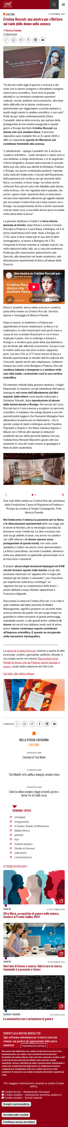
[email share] (43, 40)
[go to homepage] (8, 4)
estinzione (21, 853)
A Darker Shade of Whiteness (32, 826)
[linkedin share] (35, 40)
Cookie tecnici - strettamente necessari (27, 1091)
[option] (34, 469)
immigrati (20, 817)
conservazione (23, 857)
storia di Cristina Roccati (21, 650)
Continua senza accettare (19, 1122)
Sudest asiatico (24, 844)
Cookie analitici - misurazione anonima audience (33, 1094)
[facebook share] (28, 40)
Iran (17, 839)
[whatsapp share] (14, 40)
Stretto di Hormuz (25, 848)
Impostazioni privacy (34, 1045)
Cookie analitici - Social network (23, 1097)
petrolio (19, 835)
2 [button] (37, 496)
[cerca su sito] (54, 4)
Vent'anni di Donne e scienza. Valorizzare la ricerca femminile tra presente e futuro (32, 967)
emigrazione (22, 821)
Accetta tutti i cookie (16, 1114)
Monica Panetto (13, 30)
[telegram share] (21, 40)
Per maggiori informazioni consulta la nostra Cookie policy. (34, 1085)
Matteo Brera (22, 830)
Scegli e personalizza (16, 1104)
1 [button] (34, 496)
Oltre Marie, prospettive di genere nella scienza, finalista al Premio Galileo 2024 (31, 915)
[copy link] (6, 40)
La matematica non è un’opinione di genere (28, 1019)
